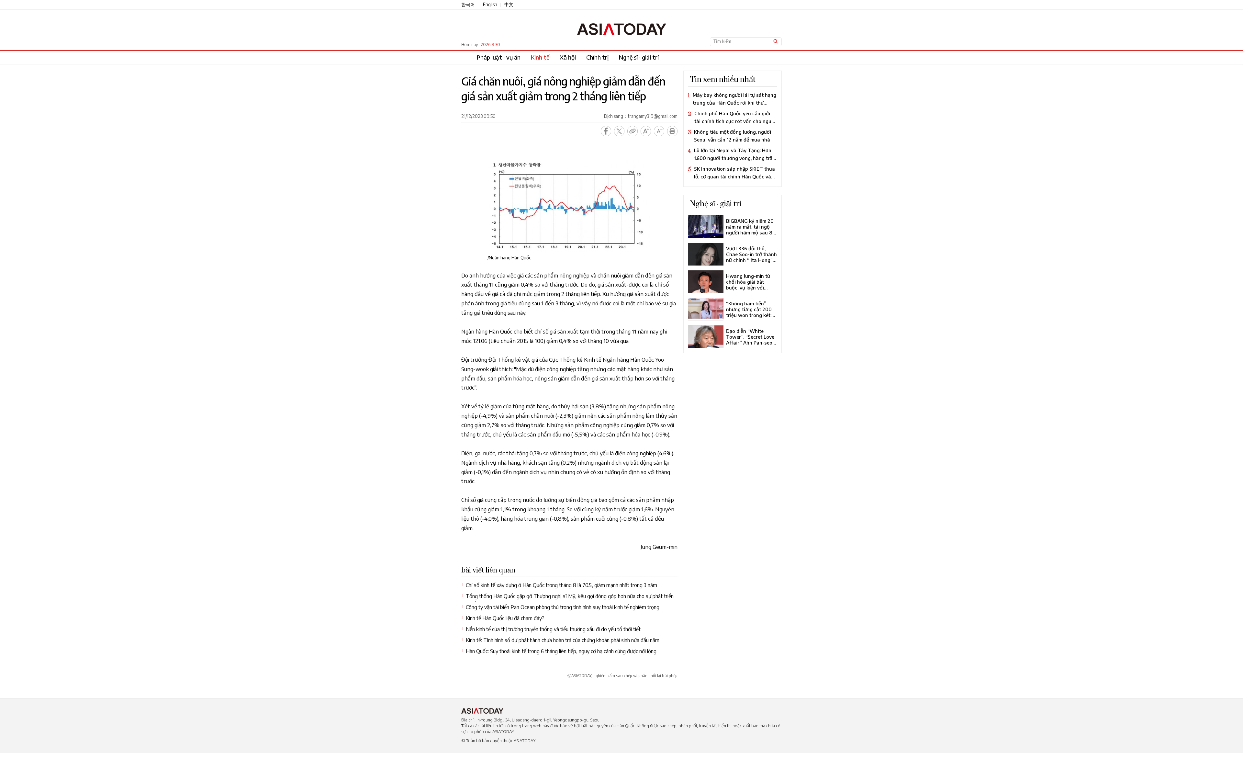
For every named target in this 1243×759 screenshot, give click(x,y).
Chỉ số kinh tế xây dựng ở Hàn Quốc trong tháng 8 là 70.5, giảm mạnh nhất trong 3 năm (561, 585)
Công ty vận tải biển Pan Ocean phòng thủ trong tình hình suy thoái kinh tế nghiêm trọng (562, 607)
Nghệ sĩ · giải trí (639, 57)
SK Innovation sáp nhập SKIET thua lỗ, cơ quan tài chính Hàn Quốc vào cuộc (731, 170)
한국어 (468, 4)
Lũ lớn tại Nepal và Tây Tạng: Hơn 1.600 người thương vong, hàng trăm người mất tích (732, 151)
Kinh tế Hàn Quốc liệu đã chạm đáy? (505, 618)
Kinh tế (540, 57)
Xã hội (568, 57)
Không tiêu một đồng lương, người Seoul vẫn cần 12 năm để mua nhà (732, 133)
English (490, 4)
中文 (508, 4)
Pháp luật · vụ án (499, 57)
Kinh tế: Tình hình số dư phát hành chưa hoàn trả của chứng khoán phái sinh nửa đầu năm (562, 640)
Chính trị (597, 57)
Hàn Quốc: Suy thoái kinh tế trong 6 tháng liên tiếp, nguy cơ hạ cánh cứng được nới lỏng (561, 651)
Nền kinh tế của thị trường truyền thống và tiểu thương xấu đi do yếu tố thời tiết (553, 629)
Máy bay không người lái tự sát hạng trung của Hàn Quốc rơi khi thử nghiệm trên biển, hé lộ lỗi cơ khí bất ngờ (732, 96)
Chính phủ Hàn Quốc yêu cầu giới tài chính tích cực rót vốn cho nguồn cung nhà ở (732, 114)
